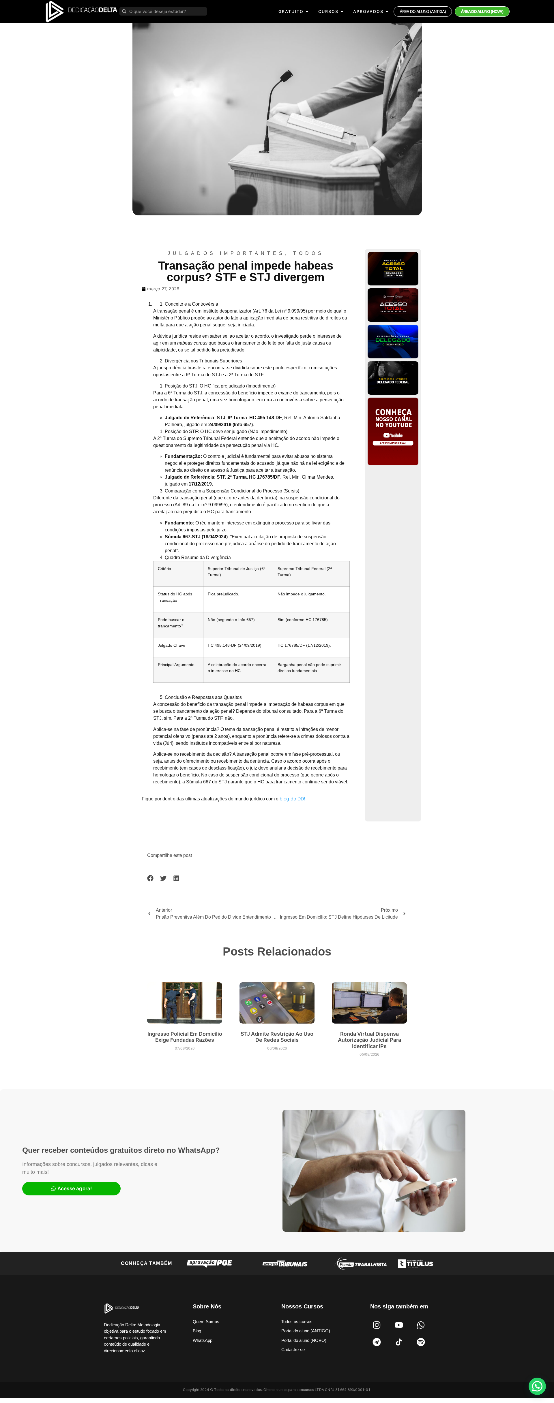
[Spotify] (420, 1342)
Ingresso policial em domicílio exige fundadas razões (184, 1037)
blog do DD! (292, 799)
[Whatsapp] (420, 1325)
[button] (150, 878)
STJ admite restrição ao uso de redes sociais (277, 1037)
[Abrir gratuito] (307, 11)
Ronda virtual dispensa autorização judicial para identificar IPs (369, 1040)
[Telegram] (376, 1342)
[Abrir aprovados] (387, 11)
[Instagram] (376, 1325)
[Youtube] (398, 1325)
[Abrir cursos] (342, 11)
